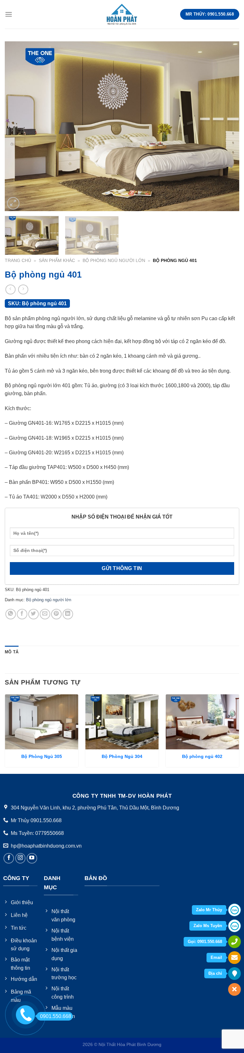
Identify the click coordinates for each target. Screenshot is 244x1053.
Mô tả (11, 652)
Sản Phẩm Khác (57, 260)
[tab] (11, 652)
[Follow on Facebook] (8, 858)
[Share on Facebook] (22, 614)
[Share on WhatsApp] (10, 614)
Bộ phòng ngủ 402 (202, 756)
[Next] (226, 126)
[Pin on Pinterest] (56, 614)
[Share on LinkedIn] (68, 614)
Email (216, 957)
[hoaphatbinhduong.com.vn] (122, 14)
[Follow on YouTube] (32, 858)
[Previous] (17, 126)
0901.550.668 (55, 1016)
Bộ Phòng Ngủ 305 (41, 756)
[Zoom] (13, 203)
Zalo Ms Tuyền (207, 925)
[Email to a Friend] (45, 614)
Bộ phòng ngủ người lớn (114, 260)
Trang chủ (18, 260)
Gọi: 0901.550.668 (205, 941)
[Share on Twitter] (33, 614)
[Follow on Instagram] (20, 858)
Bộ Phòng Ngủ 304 (122, 756)
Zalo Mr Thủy (209, 909)
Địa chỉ (215, 973)
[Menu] (8, 14)
